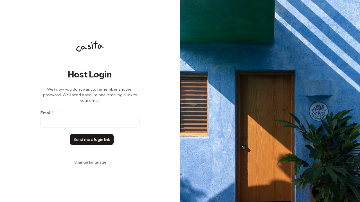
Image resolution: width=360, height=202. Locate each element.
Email (46, 112)
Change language (90, 162)
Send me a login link (91, 139)
